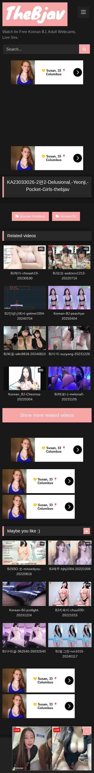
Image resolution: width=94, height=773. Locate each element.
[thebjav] (38, 15)
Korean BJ (68, 216)
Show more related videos (47, 415)
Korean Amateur (32, 216)
